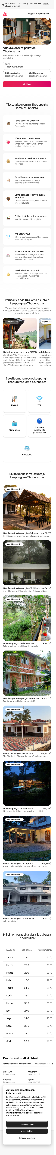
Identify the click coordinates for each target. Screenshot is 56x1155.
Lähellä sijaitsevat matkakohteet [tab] (17, 1064)
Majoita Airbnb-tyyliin (38, 13)
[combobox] (27, 66)
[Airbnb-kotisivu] (5, 14)
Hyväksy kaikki (27, 1124)
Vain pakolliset (27, 1131)
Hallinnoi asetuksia (27, 1138)
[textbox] (15, 76)
